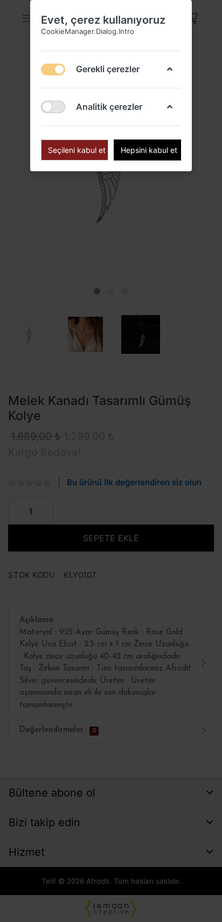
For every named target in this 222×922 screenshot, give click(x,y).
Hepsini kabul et (149, 150)
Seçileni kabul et (77, 150)
